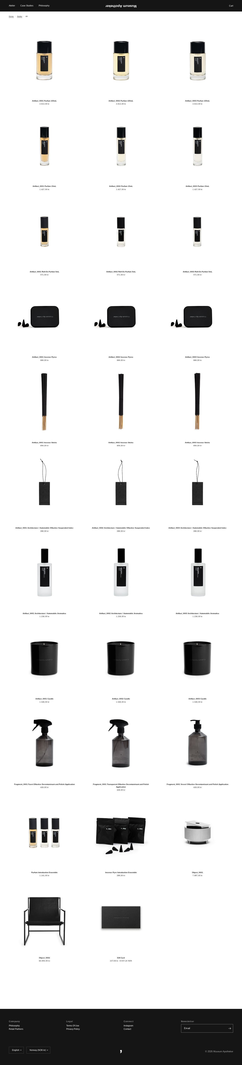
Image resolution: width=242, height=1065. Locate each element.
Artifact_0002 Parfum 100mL (121, 101)
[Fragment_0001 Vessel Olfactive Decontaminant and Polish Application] (197, 743)
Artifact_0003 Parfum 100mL (197, 101)
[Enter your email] (229, 1028)
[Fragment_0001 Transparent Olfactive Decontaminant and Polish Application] (121, 743)
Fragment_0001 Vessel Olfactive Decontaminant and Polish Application (197, 784)
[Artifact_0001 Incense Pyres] (44, 316)
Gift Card (121, 958)
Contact (127, 1029)
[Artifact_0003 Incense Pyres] (197, 316)
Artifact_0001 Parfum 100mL (44, 101)
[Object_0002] (44, 917)
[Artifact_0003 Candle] (197, 658)
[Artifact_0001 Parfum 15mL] (44, 145)
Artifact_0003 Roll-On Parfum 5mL (197, 272)
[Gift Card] (121, 917)
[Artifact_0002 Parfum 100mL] (121, 60)
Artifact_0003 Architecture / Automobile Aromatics (197, 613)
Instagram (128, 1025)
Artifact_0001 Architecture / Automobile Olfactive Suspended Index (44, 528)
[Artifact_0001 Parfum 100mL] (44, 60)
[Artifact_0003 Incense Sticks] (197, 402)
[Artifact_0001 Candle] (44, 658)
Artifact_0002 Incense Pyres (121, 357)
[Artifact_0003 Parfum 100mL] (197, 60)
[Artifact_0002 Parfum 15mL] (121, 145)
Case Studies (26, 5)
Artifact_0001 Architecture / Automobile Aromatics (44, 613)
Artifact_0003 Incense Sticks (197, 443)
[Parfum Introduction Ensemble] (44, 832)
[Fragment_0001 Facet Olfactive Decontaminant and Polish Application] (44, 743)
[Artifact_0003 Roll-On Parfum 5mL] (197, 231)
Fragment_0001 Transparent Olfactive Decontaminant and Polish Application (121, 785)
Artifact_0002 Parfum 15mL (121, 186)
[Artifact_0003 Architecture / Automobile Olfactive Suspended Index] (197, 487)
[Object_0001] (197, 832)
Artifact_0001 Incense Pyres (44, 357)
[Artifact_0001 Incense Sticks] (44, 402)
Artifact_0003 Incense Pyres (197, 357)
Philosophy (44, 5)
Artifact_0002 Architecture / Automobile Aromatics (121, 613)
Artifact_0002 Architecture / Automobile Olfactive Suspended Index (121, 528)
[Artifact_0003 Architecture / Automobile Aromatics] (197, 573)
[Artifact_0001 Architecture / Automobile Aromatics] (44, 573)
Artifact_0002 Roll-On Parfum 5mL (121, 272)
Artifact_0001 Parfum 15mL (44, 186)
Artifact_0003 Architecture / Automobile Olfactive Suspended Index (197, 528)
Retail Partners (16, 1029)
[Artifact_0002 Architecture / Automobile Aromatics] (121, 573)
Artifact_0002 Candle (121, 699)
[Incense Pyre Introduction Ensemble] (121, 832)
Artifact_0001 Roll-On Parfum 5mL (44, 272)
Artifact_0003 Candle (197, 699)
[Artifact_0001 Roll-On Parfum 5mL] (44, 231)
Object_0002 (44, 958)
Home (11, 16)
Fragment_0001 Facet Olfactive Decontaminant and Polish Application (44, 784)
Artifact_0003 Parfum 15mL (197, 186)
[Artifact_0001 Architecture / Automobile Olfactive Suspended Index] (44, 487)
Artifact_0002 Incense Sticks (120, 443)
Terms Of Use (72, 1025)
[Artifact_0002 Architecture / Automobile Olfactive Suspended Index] (121, 487)
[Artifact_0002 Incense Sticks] (121, 402)
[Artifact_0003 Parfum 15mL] (197, 145)
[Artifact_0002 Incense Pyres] (121, 316)
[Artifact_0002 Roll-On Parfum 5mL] (121, 231)
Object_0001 (197, 872)
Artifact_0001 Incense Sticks (44, 443)
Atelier (12, 5)
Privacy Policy (73, 1029)
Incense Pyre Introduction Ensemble (121, 872)
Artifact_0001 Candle (44, 699)
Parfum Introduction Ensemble (44, 872)
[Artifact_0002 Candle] (121, 658)
